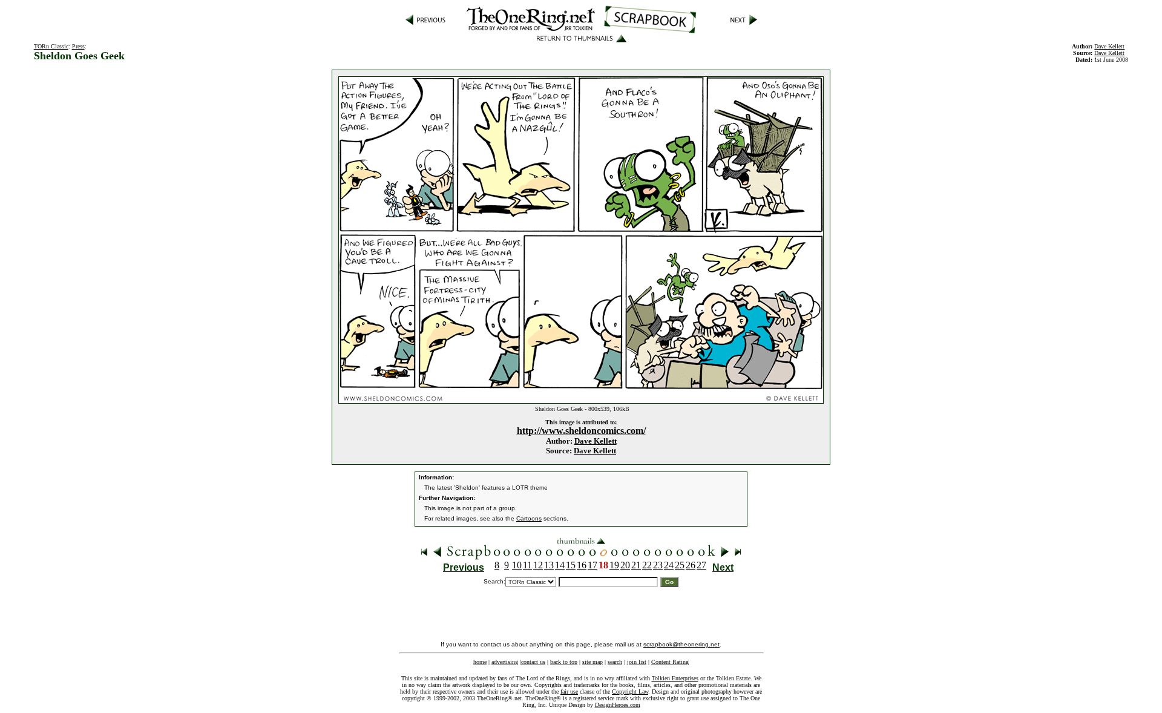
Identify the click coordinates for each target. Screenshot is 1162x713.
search (615, 662)
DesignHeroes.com (617, 705)
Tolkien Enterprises (675, 678)
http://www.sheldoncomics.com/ (581, 431)
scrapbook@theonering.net (681, 644)
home (480, 662)
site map (592, 662)
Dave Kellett (595, 440)
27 (701, 565)
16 (581, 565)
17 (592, 565)
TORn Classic (51, 46)
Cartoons (529, 518)
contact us (533, 662)
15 (571, 565)
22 (647, 565)
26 (690, 565)
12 (538, 565)
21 (636, 565)
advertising (504, 662)
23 (658, 565)
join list (636, 662)
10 (517, 565)
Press (78, 46)
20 (625, 565)
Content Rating (670, 662)
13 (549, 565)
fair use (569, 691)
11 (527, 565)
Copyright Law (630, 691)
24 (669, 565)
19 (614, 565)
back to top (563, 662)
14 (560, 565)
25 (679, 565)
